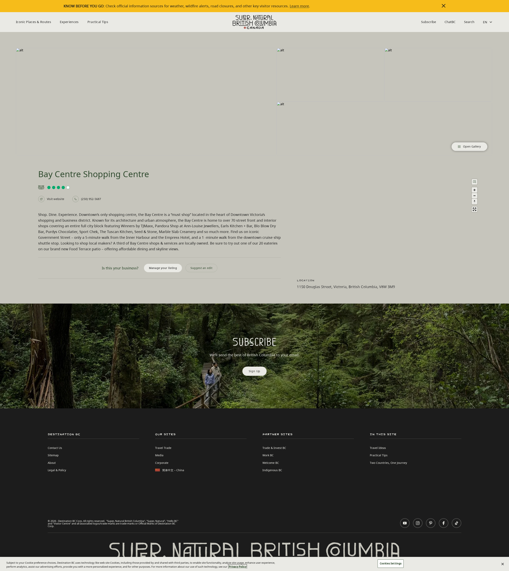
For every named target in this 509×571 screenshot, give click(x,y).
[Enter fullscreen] (474, 209)
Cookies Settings (390, 563)
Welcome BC (270, 463)
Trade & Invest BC (274, 448)
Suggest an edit (201, 268)
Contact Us (55, 448)
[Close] (502, 564)
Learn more (299, 6)
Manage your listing (163, 268)
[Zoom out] (474, 196)
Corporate (161, 463)
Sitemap (53, 455)
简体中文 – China (173, 470)
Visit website (55, 199)
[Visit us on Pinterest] (430, 523)
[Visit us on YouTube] (405, 523)
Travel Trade (163, 448)
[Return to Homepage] (254, 22)
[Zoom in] (474, 190)
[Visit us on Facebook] (443, 523)
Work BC (268, 455)
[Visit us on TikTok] (456, 523)
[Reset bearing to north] (474, 201)
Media (159, 455)
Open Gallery (472, 146)
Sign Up (254, 371)
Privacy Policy (237, 566)
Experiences (69, 22)
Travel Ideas (378, 448)
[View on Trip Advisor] (159, 187)
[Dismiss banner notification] (443, 6)
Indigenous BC (272, 470)
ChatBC (450, 22)
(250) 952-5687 (91, 199)
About (52, 463)
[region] (392, 223)
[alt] (146, 101)
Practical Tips (97, 22)
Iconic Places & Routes (33, 22)
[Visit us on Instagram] (418, 523)
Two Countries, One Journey (388, 463)
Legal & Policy (57, 470)
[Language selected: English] (488, 22)
